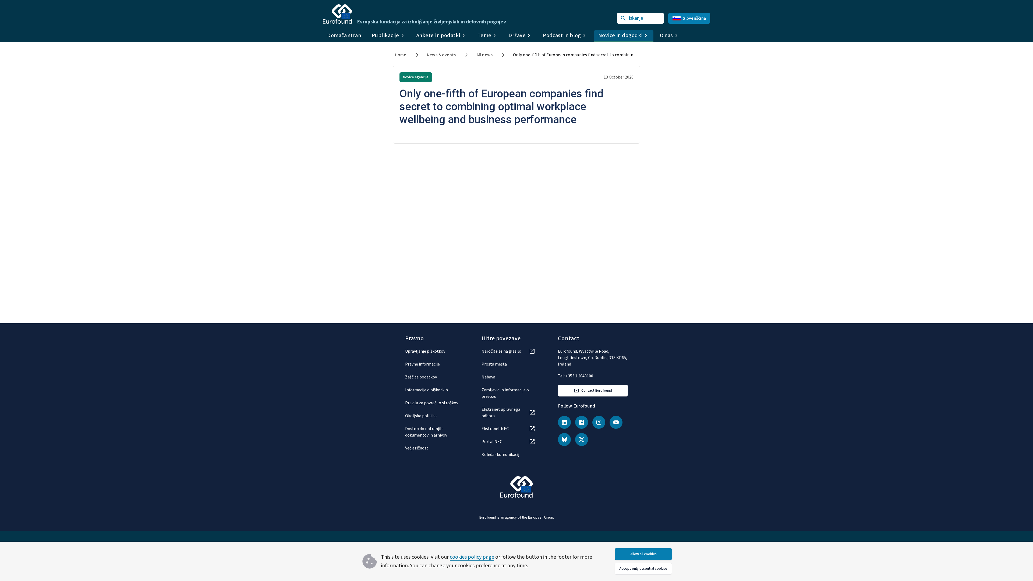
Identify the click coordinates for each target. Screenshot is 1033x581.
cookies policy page (472, 557)
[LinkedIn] (564, 422)
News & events (441, 55)
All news (484, 55)
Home (400, 55)
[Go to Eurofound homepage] (337, 14)
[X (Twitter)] (581, 439)
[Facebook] (581, 422)
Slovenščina (694, 18)
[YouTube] (616, 422)
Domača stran (344, 35)
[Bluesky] (564, 439)
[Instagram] (598, 422)
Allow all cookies (643, 554)
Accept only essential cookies (643, 568)
